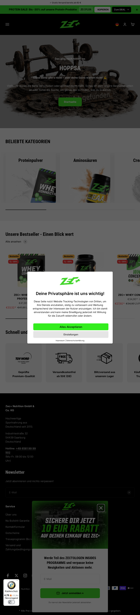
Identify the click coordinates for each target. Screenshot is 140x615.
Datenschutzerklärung (75, 340)
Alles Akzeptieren (71, 327)
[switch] (11, 602)
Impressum (60, 340)
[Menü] (17, 581)
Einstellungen (71, 334)
